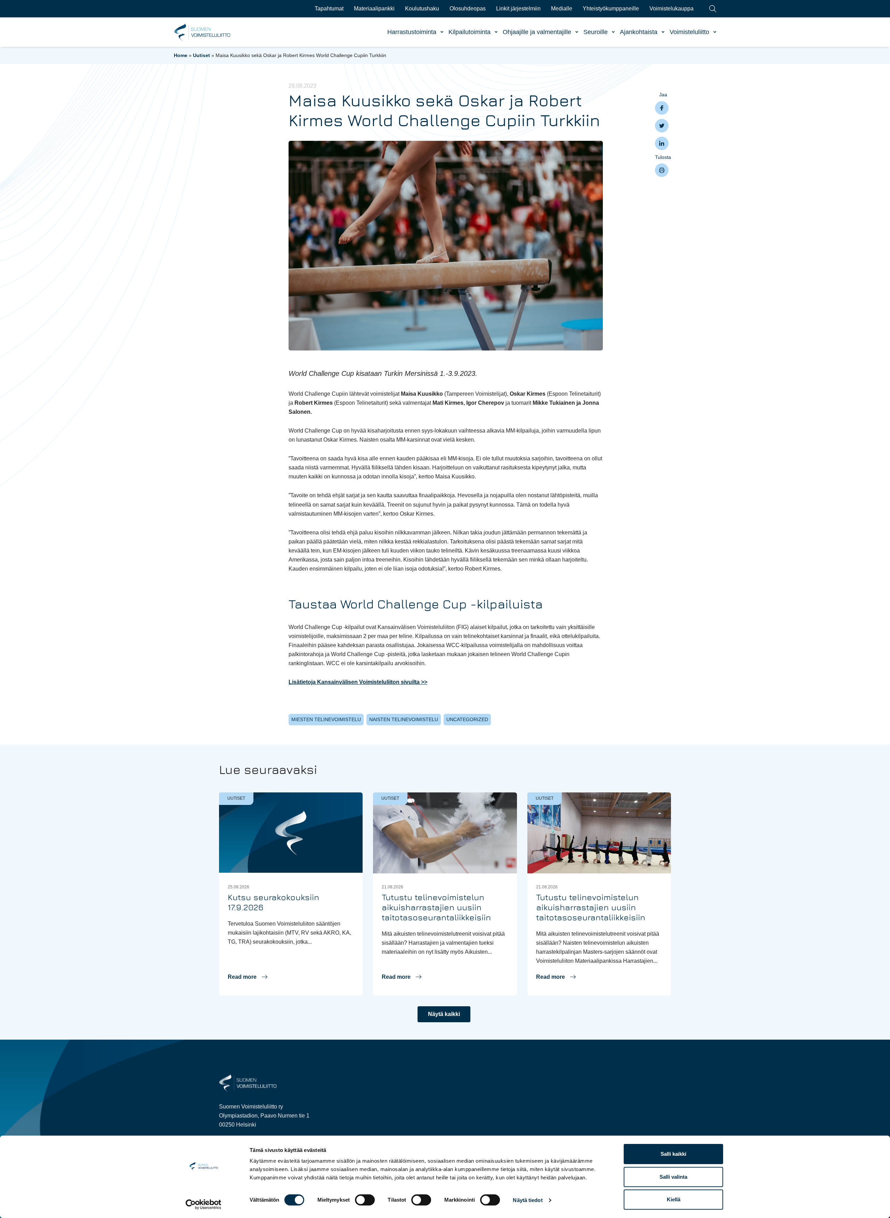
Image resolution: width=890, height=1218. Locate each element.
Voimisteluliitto (689, 32)
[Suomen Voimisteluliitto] (247, 1083)
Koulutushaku (422, 8)
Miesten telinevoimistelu (326, 719)
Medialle (561, 8)
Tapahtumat (329, 8)
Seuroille (595, 32)
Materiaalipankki (374, 8)
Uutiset (201, 55)
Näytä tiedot (527, 1200)
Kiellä (673, 1199)
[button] (247, 977)
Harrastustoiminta (411, 32)
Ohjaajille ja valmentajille (537, 32)
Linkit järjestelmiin (518, 8)
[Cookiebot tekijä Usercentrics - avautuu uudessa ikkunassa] (203, 1204)
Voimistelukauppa (671, 8)
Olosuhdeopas (468, 8)
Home (180, 55)
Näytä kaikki (444, 1014)
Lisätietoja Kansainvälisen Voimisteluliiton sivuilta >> (358, 682)
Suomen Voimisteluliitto (202, 32)
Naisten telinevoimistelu (403, 719)
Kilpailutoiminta (469, 32)
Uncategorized (467, 719)
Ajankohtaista (638, 32)
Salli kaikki (673, 1154)
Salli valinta (673, 1177)
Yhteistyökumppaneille (611, 8)
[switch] (365, 1199)
